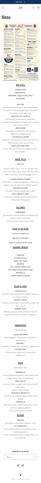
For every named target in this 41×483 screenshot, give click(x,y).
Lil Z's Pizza (17, 479)
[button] (2, 7)
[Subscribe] (34, 457)
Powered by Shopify (25, 479)
